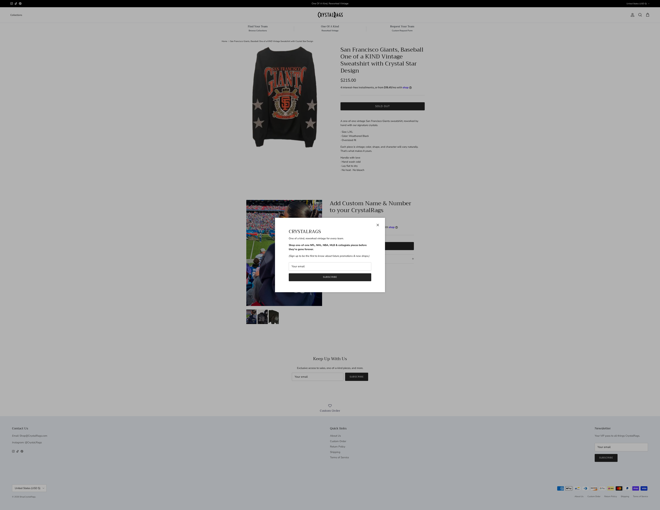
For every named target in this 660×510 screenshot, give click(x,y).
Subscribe (330, 277)
